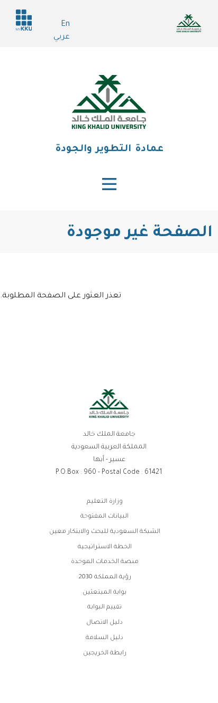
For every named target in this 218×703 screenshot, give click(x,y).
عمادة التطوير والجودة (109, 149)
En (65, 25)
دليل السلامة (104, 638)
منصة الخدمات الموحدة (105, 562)
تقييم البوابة (104, 607)
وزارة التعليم (105, 502)
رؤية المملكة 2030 (104, 577)
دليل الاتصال (104, 623)
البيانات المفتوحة (104, 516)
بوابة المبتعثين (104, 592)
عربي (61, 37)
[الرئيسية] (109, 102)
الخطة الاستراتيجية (105, 547)
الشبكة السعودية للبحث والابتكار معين (104, 532)
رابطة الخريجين (104, 653)
